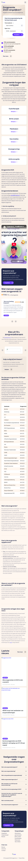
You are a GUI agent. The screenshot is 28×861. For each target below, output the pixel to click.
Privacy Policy (21, 858)
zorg (11, 642)
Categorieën (5, 831)
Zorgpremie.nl (7, 337)
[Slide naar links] (12, 321)
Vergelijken (17, 34)
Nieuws (3, 836)
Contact (3, 850)
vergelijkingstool (15, 195)
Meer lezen (5, 56)
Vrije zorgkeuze (9, 22)
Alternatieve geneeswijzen (18, 834)
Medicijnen (17, 840)
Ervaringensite (14, 295)
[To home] (7, 2)
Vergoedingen (5, 835)
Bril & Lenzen (18, 836)
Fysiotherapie (18, 838)
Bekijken (7, 369)
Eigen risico (7, 28)
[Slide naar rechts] (16, 321)
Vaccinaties (17, 841)
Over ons (4, 845)
